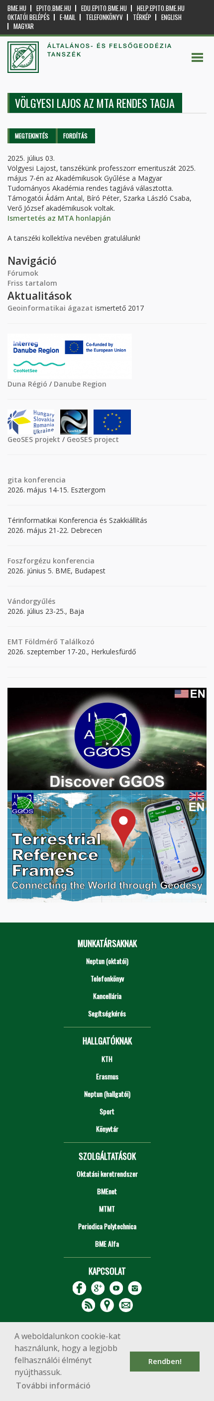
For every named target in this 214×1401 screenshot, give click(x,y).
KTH (107, 1058)
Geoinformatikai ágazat (50, 308)
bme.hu (16, 8)
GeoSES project (93, 439)
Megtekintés (31, 135)
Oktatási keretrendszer (107, 1173)
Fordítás (75, 135)
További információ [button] (53, 1385)
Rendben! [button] (165, 1361)
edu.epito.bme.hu (104, 8)
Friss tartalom (32, 283)
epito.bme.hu (53, 8)
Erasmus (107, 1076)
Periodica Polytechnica (107, 1226)
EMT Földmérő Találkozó (51, 641)
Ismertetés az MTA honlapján (59, 218)
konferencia (44, 479)
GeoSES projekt (33, 439)
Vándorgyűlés (31, 601)
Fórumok (22, 273)
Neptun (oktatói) (107, 960)
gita (14, 479)
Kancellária (107, 995)
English (171, 17)
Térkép (142, 17)
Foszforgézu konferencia (51, 560)
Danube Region (80, 384)
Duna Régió (27, 384)
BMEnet (107, 1191)
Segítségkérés (107, 1013)
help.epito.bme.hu (161, 8)
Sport (107, 1111)
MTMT (107, 1208)
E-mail (68, 17)
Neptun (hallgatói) (107, 1093)
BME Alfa (107, 1243)
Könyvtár (107, 1128)
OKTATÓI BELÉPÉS (28, 17)
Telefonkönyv (104, 17)
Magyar (23, 26)
